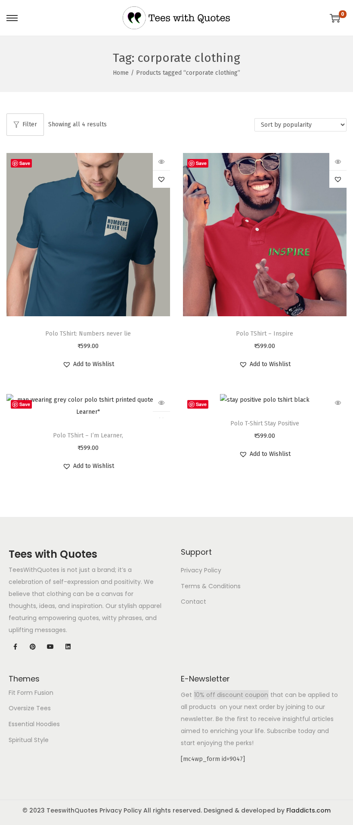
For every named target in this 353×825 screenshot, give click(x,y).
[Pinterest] (33, 647)
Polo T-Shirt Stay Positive (264, 423)
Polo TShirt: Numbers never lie (88, 333)
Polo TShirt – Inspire (264, 333)
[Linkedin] (67, 647)
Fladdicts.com (308, 810)
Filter (29, 124)
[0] (335, 18)
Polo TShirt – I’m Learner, (88, 435)
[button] (161, 179)
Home (121, 72)
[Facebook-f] (15, 647)
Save (24, 163)
